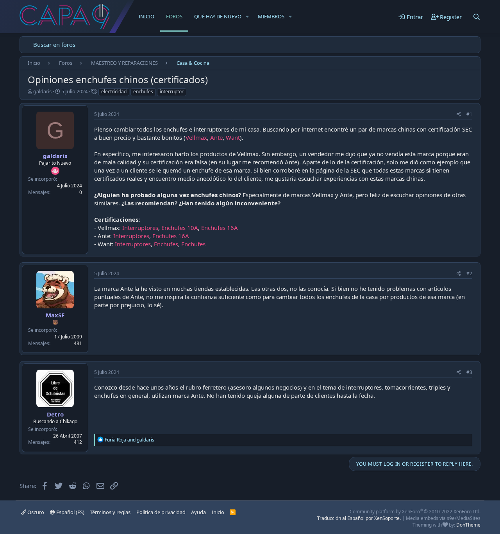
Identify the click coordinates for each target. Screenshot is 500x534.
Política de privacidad (161, 512)
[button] (247, 16)
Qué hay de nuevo (217, 16)
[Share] (459, 114)
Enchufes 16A (219, 227)
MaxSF (55, 315)
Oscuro (35, 512)
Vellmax (196, 137)
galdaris (42, 91)
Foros (174, 16)
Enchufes (166, 244)
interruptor (172, 91)
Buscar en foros (54, 44)
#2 (469, 273)
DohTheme (468, 525)
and (129, 439)
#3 (469, 372)
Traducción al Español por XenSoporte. (359, 518)
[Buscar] (476, 16)
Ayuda (198, 512)
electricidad (114, 91)
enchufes (143, 91)
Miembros (271, 16)
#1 (469, 114)
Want (233, 137)
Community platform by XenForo (415, 511)
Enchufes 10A (179, 227)
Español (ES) (69, 512)
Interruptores (140, 227)
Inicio (146, 16)
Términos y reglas (110, 512)
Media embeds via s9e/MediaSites (443, 518)
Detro (55, 414)
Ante (216, 137)
